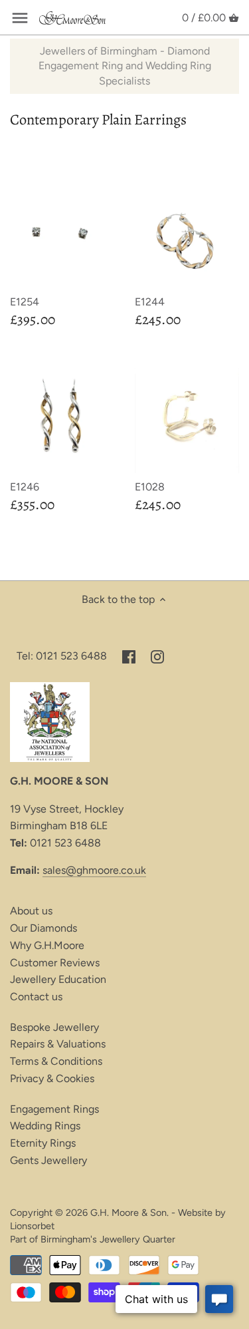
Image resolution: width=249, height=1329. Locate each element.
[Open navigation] (20, 18)
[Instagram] (157, 656)
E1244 (150, 301)
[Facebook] (128, 656)
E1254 (24, 301)
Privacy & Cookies (52, 1078)
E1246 (24, 486)
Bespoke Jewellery (54, 1027)
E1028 (150, 486)
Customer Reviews (55, 962)
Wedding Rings (45, 1125)
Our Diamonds (43, 928)
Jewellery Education (58, 979)
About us (31, 910)
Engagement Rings (54, 1109)
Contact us (36, 996)
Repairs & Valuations (58, 1044)
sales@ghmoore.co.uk (94, 870)
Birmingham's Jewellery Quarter (108, 1239)
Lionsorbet (32, 1226)
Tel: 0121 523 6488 (62, 656)
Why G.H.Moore (47, 945)
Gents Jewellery (48, 1160)
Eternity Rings (43, 1143)
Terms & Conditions (56, 1061)
